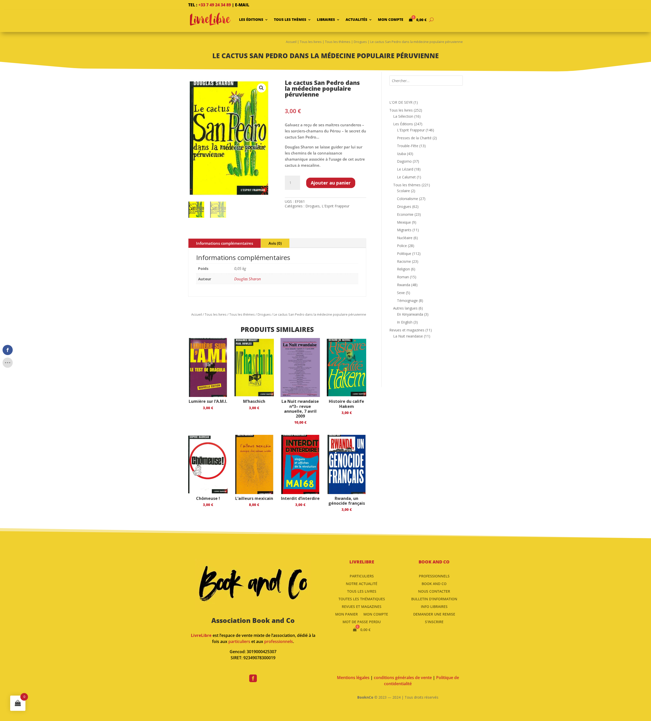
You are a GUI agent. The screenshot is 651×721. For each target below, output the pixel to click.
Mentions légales (353, 677)
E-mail (242, 5)
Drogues (360, 41)
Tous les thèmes (290, 19)
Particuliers (362, 576)
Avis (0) (275, 243)
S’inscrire (434, 621)
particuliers (239, 641)
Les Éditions (251, 19)
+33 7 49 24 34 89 (214, 5)
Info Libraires (434, 606)
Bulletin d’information (434, 598)
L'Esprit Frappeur (335, 206)
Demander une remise (434, 614)
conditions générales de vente (403, 677)
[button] (261, 88)
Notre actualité (361, 583)
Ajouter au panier (331, 183)
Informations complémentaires (224, 243)
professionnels (278, 641)
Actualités (356, 19)
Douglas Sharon (247, 278)
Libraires (326, 19)
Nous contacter (434, 591)
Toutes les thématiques (361, 598)
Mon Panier (346, 614)
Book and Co (434, 583)
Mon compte (390, 19)
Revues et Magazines (361, 606)
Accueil (291, 41)
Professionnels (434, 576)
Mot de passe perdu (362, 621)
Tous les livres (311, 41)
